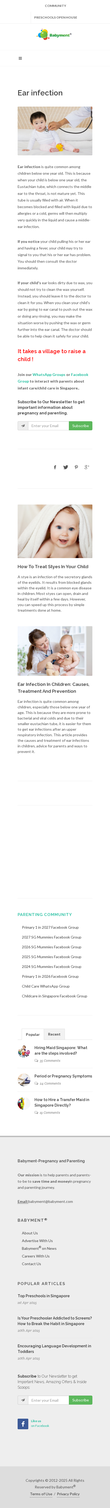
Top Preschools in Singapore (44, 1296)
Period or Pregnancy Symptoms (63, 1076)
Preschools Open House (55, 17)
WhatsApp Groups (49, 374)
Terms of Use (41, 1494)
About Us (30, 1233)
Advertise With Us (37, 1240)
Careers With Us (36, 1256)
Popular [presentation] (33, 1034)
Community (55, 6)
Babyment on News (39, 1248)
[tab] (33, 1034)
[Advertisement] (55, 852)
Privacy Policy (68, 1494)
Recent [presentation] (54, 1034)
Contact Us (31, 1263)
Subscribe (80, 425)
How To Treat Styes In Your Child (53, 566)
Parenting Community (45, 914)
